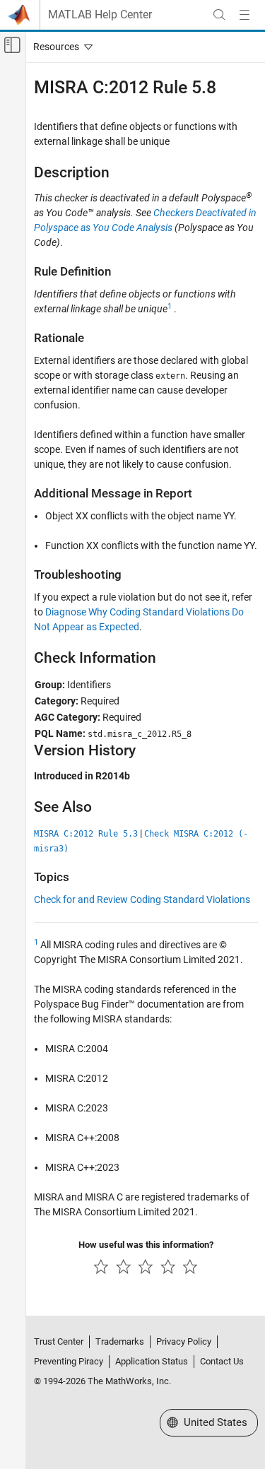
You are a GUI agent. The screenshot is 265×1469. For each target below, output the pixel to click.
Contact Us (222, 1361)
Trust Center (58, 1341)
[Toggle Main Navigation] (244, 15)
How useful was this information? (145, 1244)
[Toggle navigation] (60, 46)
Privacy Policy (183, 1341)
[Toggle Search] (219, 15)
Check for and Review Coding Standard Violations (142, 899)
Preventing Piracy (68, 1361)
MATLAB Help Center (100, 14)
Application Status (151, 1361)
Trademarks (119, 1341)
